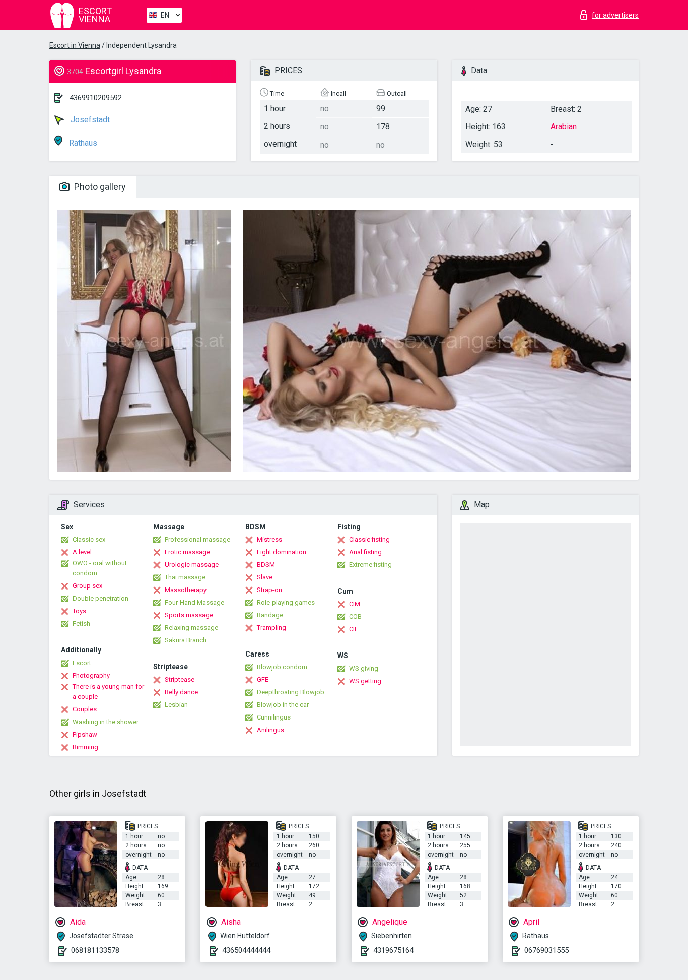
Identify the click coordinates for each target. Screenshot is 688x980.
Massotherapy (186, 590)
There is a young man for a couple (108, 691)
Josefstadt (89, 119)
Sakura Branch (186, 640)
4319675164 (393, 950)
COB (355, 616)
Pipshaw (85, 734)
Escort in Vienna (74, 45)
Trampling (271, 627)
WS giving (363, 668)
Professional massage (197, 539)
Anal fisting (365, 552)
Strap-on (269, 590)
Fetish (81, 623)
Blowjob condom (282, 667)
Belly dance (181, 692)
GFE (262, 679)
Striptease (179, 679)
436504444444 (246, 950)
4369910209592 (96, 97)
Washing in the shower (106, 722)
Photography (91, 675)
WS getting (365, 681)
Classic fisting (369, 539)
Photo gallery (99, 186)
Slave (264, 577)
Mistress (269, 539)
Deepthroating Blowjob (290, 692)
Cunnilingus (274, 717)
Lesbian (176, 704)
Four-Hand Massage (194, 602)
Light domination (281, 552)
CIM (354, 604)
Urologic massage (192, 564)
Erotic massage (187, 552)
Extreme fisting (370, 564)
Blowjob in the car (283, 704)
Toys (79, 611)
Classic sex (89, 539)
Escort (82, 663)
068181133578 (95, 950)
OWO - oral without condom (100, 568)
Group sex (87, 586)
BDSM (266, 564)
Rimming (85, 747)
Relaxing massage (191, 627)
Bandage (270, 615)
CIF (353, 629)
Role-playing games (286, 602)
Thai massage (185, 577)
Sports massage (189, 615)
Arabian (564, 127)
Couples (85, 709)
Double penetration (100, 598)
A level (82, 552)
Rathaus (82, 143)
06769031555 (546, 950)
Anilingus (270, 730)
